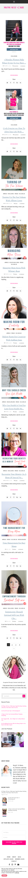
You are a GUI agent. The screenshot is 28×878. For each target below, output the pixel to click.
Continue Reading (14, 75)
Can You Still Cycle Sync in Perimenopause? (10, 710)
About (14, 857)
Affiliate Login (8, 859)
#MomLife (5, 193)
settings (17, 872)
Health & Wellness (11, 401)
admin (16, 203)
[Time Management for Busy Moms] (14, 519)
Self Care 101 (22, 193)
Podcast (16, 193)
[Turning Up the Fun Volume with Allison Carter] (14, 173)
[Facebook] (9, 865)
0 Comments (22, 65)
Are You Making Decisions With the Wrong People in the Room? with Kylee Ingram (13, 724)
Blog (19, 857)
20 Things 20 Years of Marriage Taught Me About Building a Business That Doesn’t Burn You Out (13, 706)
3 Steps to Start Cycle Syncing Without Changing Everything (11, 714)
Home (8, 857)
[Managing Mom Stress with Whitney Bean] (14, 242)
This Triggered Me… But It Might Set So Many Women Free (13, 719)
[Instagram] (12, 865)
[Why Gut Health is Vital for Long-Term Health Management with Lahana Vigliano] (14, 381)
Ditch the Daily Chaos (14, 262)
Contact (14, 861)
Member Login (19, 859)
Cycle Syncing (14, 56)
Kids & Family (11, 193)
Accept (4, 875)
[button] (14, 1)
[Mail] (18, 865)
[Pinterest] (15, 865)
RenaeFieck (16, 65)
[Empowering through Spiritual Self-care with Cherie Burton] (14, 587)
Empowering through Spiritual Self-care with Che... (14, 615)
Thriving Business (22, 539)
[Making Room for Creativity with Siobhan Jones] (14, 312)
